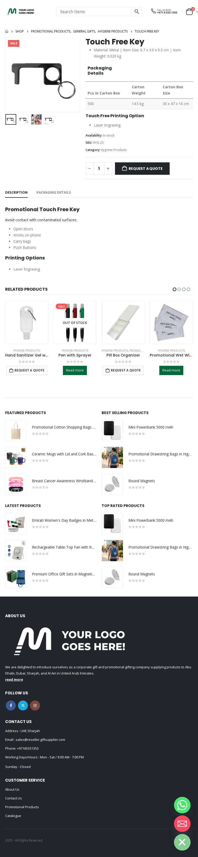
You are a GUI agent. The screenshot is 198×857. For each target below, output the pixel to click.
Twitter (23, 705)
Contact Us (13, 798)
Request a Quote (145, 168)
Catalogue (13, 815)
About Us (12, 789)
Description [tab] (16, 192)
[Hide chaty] (182, 842)
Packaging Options (95, 350)
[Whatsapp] (182, 805)
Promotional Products (22, 807)
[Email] (182, 823)
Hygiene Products (114, 150)
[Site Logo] (20, 11)
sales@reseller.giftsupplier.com (40, 739)
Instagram (35, 705)
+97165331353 (28, 748)
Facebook (11, 705)
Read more (27, 370)
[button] (11, 74)
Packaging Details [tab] (54, 192)
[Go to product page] (75, 322)
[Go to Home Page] (6, 31)
